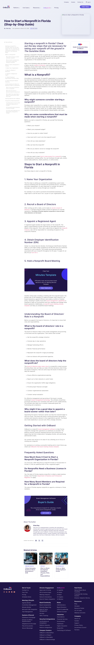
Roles (59, 602)
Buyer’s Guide (46, 502)
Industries (60, 614)
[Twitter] (9, 592)
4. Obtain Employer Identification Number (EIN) (12, 78)
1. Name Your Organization (11, 68)
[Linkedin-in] (6, 592)
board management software (46, 429)
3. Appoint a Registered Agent (11, 74)
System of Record (28, 615)
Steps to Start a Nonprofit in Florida (12, 65)
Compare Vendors (46, 630)
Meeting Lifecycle (28, 600)
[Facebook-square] (11, 592)
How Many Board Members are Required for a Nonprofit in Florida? (13, 112)
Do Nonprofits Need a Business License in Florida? (13, 108)
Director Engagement (47, 588)
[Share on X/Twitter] (39, 540)
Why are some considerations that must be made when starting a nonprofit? (12, 61)
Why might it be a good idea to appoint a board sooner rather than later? (12, 95)
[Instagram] (4, 592)
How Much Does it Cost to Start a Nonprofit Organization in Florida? (13, 104)
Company (77, 616)
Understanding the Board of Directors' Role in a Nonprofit (12, 85)
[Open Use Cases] (29, 8)
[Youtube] (14, 592)
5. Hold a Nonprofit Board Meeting (11, 81)
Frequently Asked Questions (12, 100)
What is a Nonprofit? (10, 54)
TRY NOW (80, 52)
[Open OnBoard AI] (50, 8)
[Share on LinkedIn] (36, 540)
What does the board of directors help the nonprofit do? (13, 91)
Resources (78, 601)
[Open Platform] (19, 8)
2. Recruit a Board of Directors (10, 71)
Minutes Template (46, 275)
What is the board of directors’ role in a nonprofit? (12, 88)
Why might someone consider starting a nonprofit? (12, 57)
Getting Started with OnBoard (12, 98)
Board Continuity (45, 602)
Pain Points (78, 588)
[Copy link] (42, 540)
